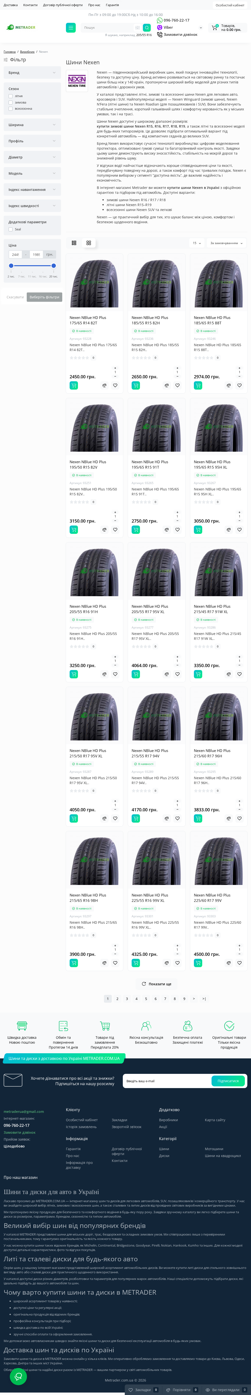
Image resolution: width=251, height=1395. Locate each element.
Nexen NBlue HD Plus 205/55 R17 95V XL (150, 609)
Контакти (30, 5)
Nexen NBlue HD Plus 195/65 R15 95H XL (212, 464)
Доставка (11, 5)
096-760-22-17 (176, 20)
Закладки (119, 1120)
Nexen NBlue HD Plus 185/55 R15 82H (150, 320)
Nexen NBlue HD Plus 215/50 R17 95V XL (88, 753)
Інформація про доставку (79, 1165)
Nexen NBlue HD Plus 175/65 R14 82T (88, 320)
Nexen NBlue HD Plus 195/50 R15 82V (88, 464)
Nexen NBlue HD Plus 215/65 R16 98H (88, 898)
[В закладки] (115, 385)
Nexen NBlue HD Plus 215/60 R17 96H (212, 753)
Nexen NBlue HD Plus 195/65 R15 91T (150, 464)
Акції (163, 1126)
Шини (164, 1148)
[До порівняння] (104, 385)
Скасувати (15, 297)
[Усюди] (137, 28)
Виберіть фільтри (44, 297)
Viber (168, 27)
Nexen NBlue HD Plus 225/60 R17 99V (212, 898)
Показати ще (160, 984)
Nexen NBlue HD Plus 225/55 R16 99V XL (150, 898)
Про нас (94, 5)
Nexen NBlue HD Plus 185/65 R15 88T (212, 320)
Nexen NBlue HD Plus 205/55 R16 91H (88, 609)
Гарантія (112, 5)
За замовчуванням (225, 243)
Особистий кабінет (230, 5)
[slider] (11, 266)
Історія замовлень (81, 1126)
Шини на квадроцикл (223, 1155)
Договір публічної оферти (63, 5)
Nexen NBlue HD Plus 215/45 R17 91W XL (212, 609)
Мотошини (214, 1148)
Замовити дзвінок (180, 34)
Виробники (168, 1120)
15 (195, 243)
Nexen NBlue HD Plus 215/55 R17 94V (150, 753)
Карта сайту (215, 1120)
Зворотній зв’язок (126, 1126)
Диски (164, 1155)
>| (204, 998)
